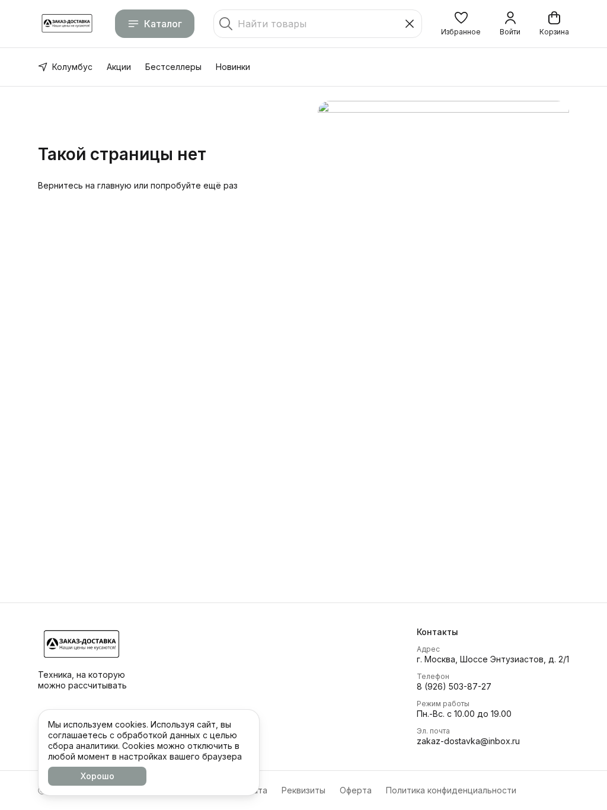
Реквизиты (303, 790)
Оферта (356, 790)
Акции (119, 67)
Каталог (163, 24)
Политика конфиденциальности (451, 790)
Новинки (233, 67)
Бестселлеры (173, 67)
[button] (461, 24)
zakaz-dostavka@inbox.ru (468, 741)
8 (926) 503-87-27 (454, 686)
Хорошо (97, 776)
